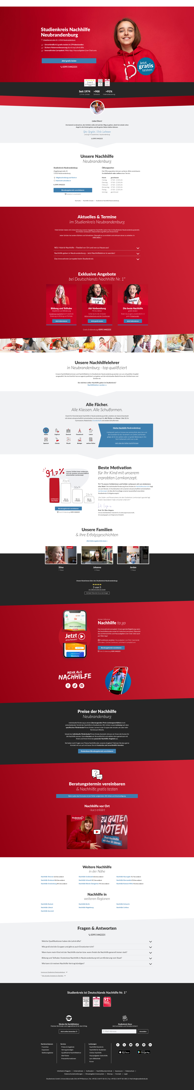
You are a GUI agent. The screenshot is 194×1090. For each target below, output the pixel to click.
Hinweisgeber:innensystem (94, 1074)
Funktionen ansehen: (107, 640)
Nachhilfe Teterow (47, 877)
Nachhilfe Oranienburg (49, 883)
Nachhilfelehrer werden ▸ (97, 385)
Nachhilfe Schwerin (123, 904)
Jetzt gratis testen (69, 61)
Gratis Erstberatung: (97, 329)
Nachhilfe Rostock (47, 904)
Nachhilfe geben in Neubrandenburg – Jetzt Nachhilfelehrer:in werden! (84, 253)
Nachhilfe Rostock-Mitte (124, 883)
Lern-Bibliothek (94, 1058)
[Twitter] (124, 1045)
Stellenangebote (47, 1053)
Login (126, 1074)
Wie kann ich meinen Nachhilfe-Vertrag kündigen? (63, 963)
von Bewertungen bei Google (97, 589)
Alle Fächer (65, 1055)
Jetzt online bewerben (68, 1031)
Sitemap (110, 1074)
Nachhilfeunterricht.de (104, 1071)
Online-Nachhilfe (95, 1053)
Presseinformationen (68, 1058)
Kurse (91, 1061)
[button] (60, 555)
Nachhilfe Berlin (84, 904)
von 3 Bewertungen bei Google (90, 84)
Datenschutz (129, 1071)
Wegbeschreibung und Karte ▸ (66, 177)
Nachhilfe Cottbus (122, 907)
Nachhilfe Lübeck (47, 907)
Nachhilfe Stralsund (48, 880)
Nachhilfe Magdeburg (86, 907)
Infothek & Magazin (64, 1071)
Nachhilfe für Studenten (97, 1050)
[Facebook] (117, 1045)
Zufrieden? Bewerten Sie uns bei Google (97, 593)
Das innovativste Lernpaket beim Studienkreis (73, 258)
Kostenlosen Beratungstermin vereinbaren (97, 751)
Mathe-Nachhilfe (120, 428)
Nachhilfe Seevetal (47, 911)
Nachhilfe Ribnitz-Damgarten (89, 883)
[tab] (46, 431)
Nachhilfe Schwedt (85, 880)
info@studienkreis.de (140, 1079)
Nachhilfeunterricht (143, 486)
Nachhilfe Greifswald (86, 877)
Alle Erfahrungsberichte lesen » (97, 541)
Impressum (119, 1071)
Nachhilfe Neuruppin (123, 877)
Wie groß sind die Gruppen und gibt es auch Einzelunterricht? (68, 946)
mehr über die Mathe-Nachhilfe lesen (126, 443)
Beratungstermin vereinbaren (72, 190)
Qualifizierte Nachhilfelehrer (71, 1053)
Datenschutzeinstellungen (73, 1074)
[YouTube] (130, 1045)
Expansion (45, 1050)
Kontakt (118, 1074)
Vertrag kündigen (67, 1050)
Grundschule (96, 420)
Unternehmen (78, 1071)
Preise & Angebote (67, 1047)
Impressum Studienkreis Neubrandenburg (53, 972)
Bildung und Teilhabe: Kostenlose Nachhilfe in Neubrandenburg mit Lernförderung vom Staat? (82, 958)
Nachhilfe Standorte (96, 1047)
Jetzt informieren (61, 321)
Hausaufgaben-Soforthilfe (98, 1055)
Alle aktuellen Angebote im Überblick (53, 976)
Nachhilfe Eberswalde (123, 880)
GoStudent (90, 1071)
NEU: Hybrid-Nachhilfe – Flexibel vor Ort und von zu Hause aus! (81, 247)
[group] (61, 304)
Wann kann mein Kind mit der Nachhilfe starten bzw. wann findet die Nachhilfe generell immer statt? (84, 952)
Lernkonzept (102, 491)
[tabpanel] (61, 558)
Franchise (45, 1047)
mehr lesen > (97, 237)
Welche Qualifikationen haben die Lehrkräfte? (61, 941)
